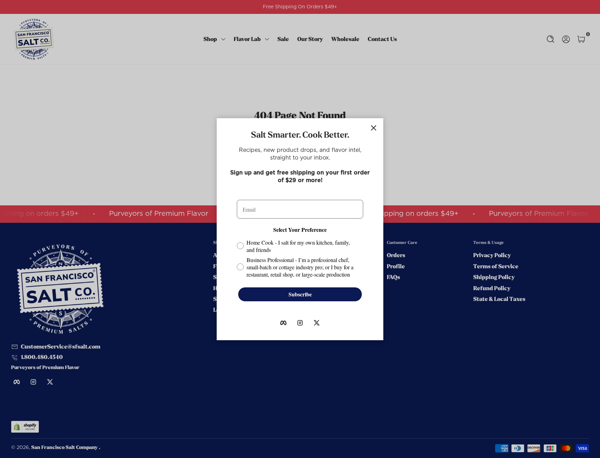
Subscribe (300, 294)
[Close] (373, 128)
